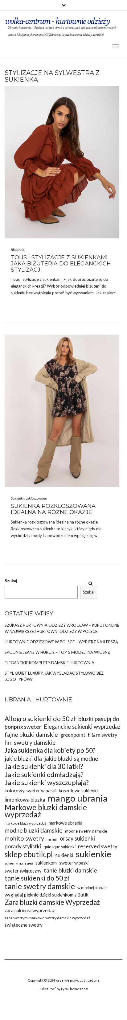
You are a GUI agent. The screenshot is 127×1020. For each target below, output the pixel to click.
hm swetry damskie (30, 742)
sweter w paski (73, 862)
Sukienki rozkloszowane (29, 498)
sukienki (18, 292)
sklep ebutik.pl (29, 854)
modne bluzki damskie (34, 830)
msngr (52, 839)
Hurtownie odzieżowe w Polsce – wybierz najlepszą (61, 641)
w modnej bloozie (92, 887)
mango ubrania (78, 798)
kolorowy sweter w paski (30, 790)
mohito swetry (24, 838)
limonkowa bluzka (25, 799)
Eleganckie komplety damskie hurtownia (49, 662)
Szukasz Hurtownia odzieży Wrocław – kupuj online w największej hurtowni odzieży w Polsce (62, 628)
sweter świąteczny (23, 870)
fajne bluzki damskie (31, 734)
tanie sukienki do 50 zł (37, 878)
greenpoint (72, 735)
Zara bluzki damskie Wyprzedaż (52, 902)
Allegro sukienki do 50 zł (40, 718)
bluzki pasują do (98, 718)
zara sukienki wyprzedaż (30, 910)
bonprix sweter (23, 726)
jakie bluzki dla (23, 758)
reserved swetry (97, 846)
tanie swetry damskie (40, 886)
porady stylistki (23, 846)
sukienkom (46, 862)
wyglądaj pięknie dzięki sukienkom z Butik (46, 894)
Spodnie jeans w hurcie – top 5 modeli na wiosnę (57, 652)
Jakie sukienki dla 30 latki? (44, 766)
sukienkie (93, 853)
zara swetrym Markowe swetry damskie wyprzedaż (47, 918)
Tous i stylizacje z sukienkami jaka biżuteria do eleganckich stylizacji (61, 263)
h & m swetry (102, 735)
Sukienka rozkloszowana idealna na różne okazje (53, 509)
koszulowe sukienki (78, 790)
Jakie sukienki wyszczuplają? (47, 782)
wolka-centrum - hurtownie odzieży (57, 21)
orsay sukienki (77, 838)
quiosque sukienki (59, 846)
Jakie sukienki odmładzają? (44, 774)
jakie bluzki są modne (71, 758)
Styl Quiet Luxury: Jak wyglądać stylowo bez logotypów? (54, 676)
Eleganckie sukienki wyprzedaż (82, 726)
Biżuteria (17, 249)
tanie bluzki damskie (70, 870)
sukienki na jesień (19, 863)
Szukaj (11, 580)
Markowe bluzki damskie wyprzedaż (46, 811)
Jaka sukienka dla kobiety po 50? (50, 750)
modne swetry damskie (86, 831)
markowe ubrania (65, 823)
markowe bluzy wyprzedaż (25, 823)
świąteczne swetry (24, 925)
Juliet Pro (46, 989)
